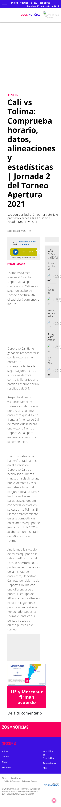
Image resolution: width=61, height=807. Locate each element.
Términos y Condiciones (11, 778)
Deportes (45, 3)
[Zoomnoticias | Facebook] (47, 727)
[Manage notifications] (54, 800)
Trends (24, 3)
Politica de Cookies (29, 781)
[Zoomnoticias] (15, 729)
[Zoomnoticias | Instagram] (47, 733)
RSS (45, 767)
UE (27, 681)
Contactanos (49, 763)
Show (34, 3)
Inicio (14, 3)
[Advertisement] (30, 60)
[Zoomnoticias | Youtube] (53, 733)
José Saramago (18, 263)
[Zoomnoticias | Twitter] (51, 17)
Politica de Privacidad (12, 781)
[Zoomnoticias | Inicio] (58, 743)
